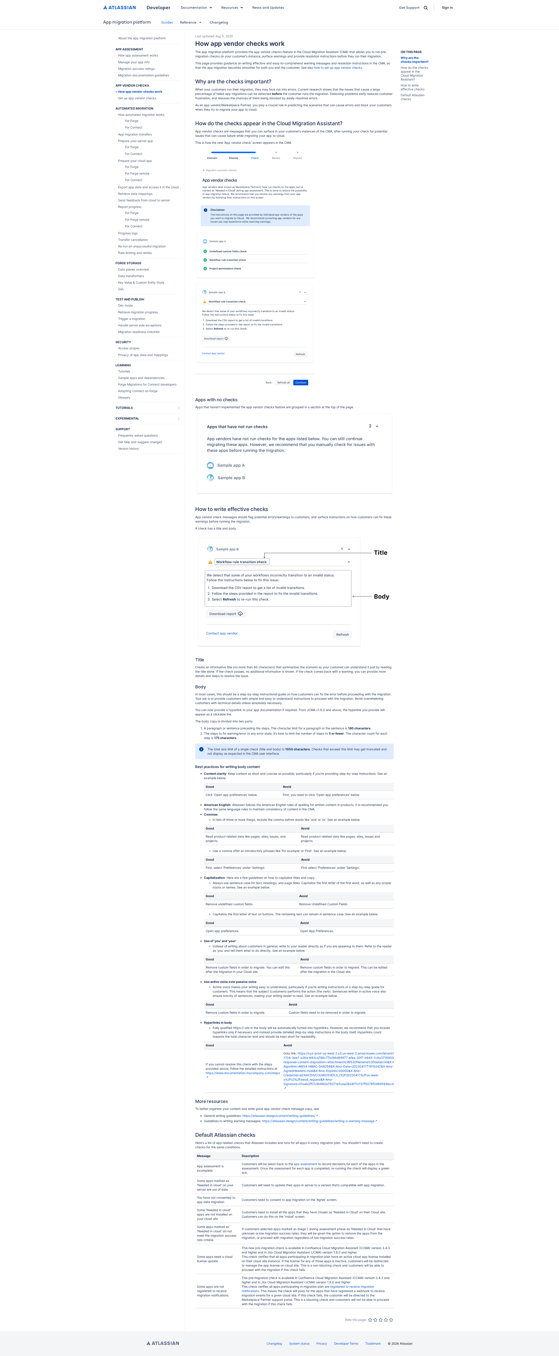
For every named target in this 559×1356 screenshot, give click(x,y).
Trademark (373, 1343)
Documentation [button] (194, 7)
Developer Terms (346, 1343)
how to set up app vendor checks (338, 67)
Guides (167, 22)
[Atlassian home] (119, 7)
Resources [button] (229, 7)
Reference (188, 22)
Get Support (409, 7)
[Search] (425, 7)
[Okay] (380, 1319)
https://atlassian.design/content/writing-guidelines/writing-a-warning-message (318, 1121)
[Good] (385, 1319)
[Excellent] (391, 1319)
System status (299, 1343)
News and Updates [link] (268, 7)
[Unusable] (370, 1319)
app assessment (305, 1164)
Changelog (219, 22)
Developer (158, 7)
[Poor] (375, 1319)
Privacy (321, 1343)
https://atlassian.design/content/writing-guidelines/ (278, 1116)
